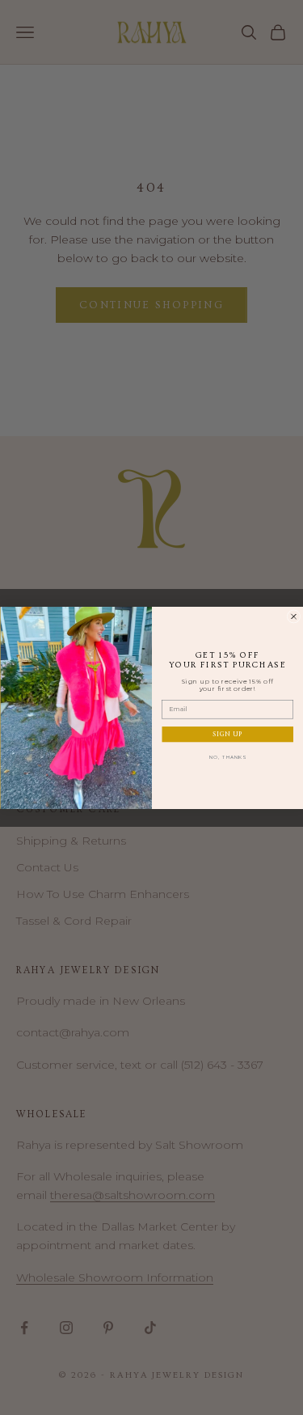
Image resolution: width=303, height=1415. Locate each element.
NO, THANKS (227, 757)
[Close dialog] (293, 615)
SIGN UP (227, 734)
